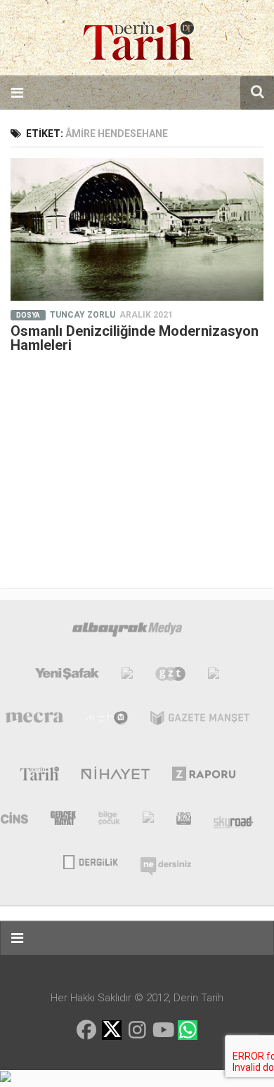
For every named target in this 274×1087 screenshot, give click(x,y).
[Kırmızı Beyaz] (184, 821)
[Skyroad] (234, 820)
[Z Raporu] (204, 776)
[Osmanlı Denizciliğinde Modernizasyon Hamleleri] (137, 229)
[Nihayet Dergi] (115, 776)
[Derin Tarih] (39, 776)
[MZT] (107, 721)
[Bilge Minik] (148, 821)
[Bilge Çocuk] (109, 821)
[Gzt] (170, 676)
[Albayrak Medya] (127, 632)
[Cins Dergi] (14, 821)
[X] (112, 1031)
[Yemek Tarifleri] (213, 676)
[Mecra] (34, 721)
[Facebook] (86, 1030)
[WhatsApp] (187, 1030)
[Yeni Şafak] (67, 676)
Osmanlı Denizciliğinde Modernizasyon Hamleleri (135, 338)
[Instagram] (137, 1030)
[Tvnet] (127, 676)
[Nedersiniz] (166, 860)
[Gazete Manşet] (199, 721)
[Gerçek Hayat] (63, 821)
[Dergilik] (90, 860)
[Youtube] (162, 1030)
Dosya (28, 315)
